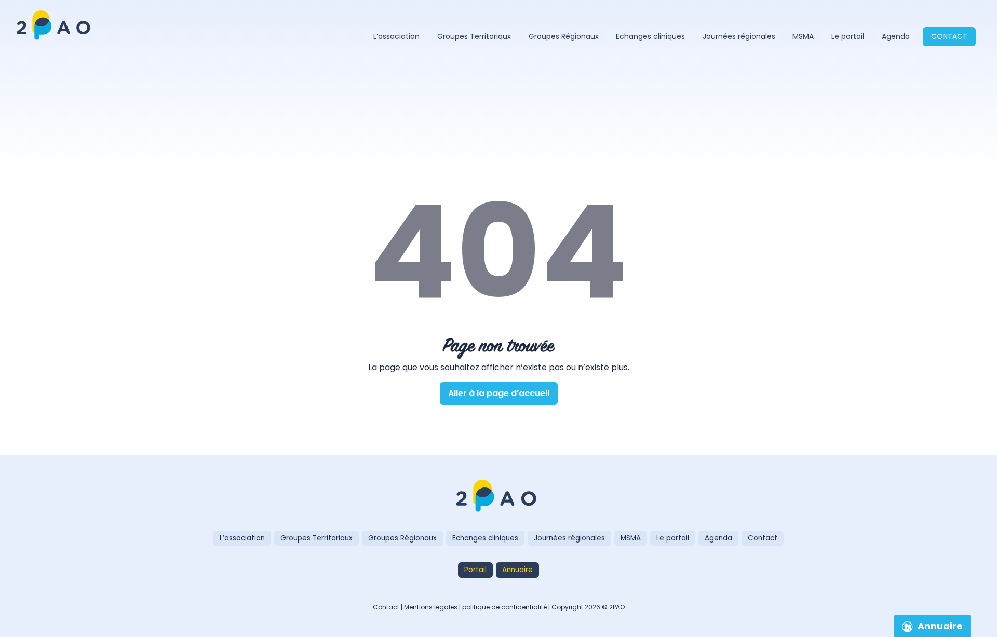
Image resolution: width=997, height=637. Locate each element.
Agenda (896, 36)
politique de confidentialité (504, 607)
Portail (475, 570)
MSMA (803, 36)
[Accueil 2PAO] (56, 18)
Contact (949, 36)
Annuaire (517, 570)
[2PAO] (498, 497)
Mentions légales (430, 607)
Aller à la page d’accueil (498, 393)
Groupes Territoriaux (474, 36)
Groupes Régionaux (564, 36)
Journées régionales (739, 36)
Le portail (847, 36)
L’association (396, 36)
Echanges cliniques (650, 36)
